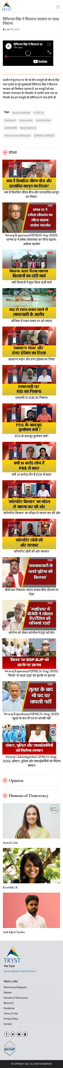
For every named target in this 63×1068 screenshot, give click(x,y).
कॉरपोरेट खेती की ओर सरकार (31, 551)
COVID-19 (39, 112)
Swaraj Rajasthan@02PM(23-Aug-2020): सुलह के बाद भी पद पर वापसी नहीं (31, 716)
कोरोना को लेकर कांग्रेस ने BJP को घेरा (32, 632)
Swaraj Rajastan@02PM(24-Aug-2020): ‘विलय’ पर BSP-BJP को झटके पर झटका (31, 673)
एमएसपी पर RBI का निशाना (31, 397)
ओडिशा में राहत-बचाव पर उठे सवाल (31, 321)
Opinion (16, 780)
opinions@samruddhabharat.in (20, 971)
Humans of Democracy (28, 795)
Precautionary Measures (18, 135)
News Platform (28, 128)
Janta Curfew (43, 120)
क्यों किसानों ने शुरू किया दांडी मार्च (32, 282)
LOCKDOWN (11, 128)
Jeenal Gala (10, 842)
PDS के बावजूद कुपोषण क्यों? (32, 436)
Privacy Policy (11, 1018)
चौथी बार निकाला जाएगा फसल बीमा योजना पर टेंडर (31, 592)
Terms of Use (11, 1013)
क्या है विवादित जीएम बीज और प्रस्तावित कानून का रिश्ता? (31, 194)
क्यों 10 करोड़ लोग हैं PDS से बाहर (31, 474)
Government (26, 120)
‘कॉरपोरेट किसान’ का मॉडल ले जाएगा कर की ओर (31, 513)
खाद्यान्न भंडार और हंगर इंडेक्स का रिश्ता (31, 359)
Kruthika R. (11, 887)
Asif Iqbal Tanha (14, 932)
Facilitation (10, 120)
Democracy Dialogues (15, 987)
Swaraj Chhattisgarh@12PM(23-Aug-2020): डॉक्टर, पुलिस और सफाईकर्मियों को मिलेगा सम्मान (32, 761)
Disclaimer (9, 1008)
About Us (8, 1003)
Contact (8, 1024)
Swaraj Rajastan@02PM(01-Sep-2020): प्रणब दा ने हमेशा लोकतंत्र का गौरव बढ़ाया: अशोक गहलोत (31, 239)
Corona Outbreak (21, 112)
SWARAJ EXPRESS (44, 135)
